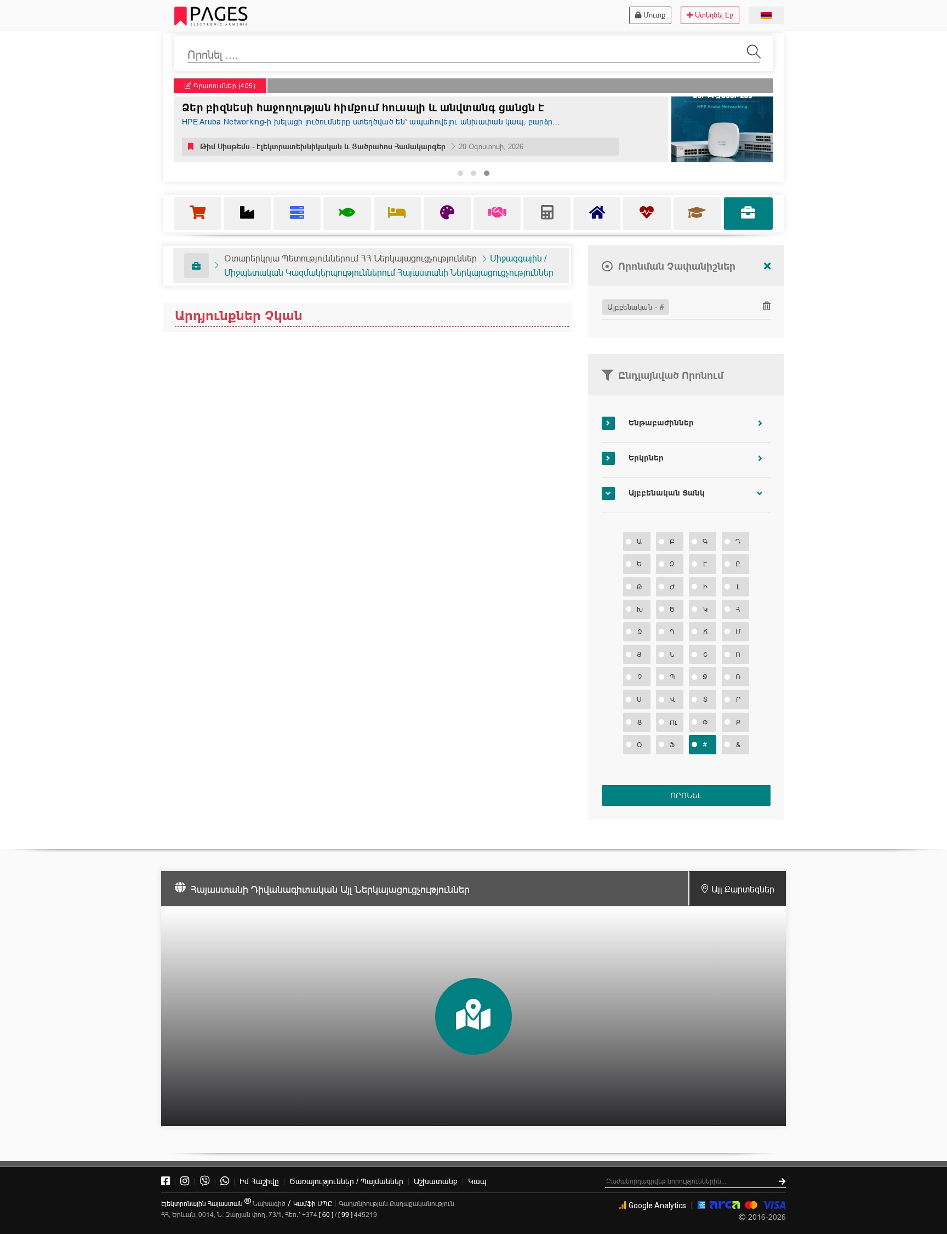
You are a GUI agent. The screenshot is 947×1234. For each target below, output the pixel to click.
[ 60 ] (326, 1214)
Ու (674, 722)
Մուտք (654, 14)
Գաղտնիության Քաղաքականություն (396, 1203)
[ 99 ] (345, 1214)
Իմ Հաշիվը (259, 1181)
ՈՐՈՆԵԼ (685, 795)
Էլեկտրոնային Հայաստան (202, 1203)
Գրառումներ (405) (224, 86)
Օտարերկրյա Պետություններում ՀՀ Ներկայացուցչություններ (350, 258)
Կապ (477, 1181)
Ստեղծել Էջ (714, 14)
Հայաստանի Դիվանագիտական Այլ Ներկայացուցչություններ (330, 889)
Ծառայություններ (346, 1181)
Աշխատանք (436, 1181)
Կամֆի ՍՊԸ (313, 1203)
